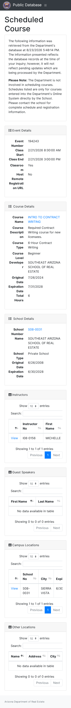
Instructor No (30, 426)
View (14, 438)
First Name (50, 426)
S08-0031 (35, 329)
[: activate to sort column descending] (14, 426)
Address (35, 656)
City (44, 579)
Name (15, 656)
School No (28, 576)
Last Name (46, 501)
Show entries (34, 406)
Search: (16, 413)
